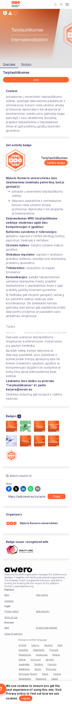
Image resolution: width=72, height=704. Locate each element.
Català (54, 678)
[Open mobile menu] (67, 4)
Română (38, 664)
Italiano (56, 655)
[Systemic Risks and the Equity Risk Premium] (53, 441)
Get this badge (56, 162)
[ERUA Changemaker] (25, 426)
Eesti (60, 645)
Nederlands (38, 650)
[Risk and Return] (39, 441)
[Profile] (61, 4)
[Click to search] (55, 4)
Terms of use (11, 617)
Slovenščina (25, 655)
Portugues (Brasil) (28, 674)
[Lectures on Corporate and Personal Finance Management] (11, 441)
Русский (53, 650)
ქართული (24, 669)
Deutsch (48, 645)
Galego (22, 659)
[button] (9, 489)
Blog (6, 595)
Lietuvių (35, 645)
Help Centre (42, 595)
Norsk (45, 674)
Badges (26, 64)
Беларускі (41, 678)
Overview (9, 64)
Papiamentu (25, 678)
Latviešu (50, 659)
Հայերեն (24, 664)
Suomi (38, 669)
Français (52, 664)
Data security (42, 611)
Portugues (51, 669)
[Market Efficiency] (25, 441)
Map (6, 627)
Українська (41, 655)
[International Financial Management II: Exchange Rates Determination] (53, 426)
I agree (25, 698)
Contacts (9, 601)
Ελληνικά (35, 659)
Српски (57, 674)
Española (23, 650)
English (23, 645)
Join (36, 79)
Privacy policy (11, 611)
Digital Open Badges (46, 627)
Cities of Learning (13, 634)
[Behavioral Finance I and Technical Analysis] (11, 426)
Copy (56, 496)
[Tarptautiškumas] (11, 456)
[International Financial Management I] (39, 426)
